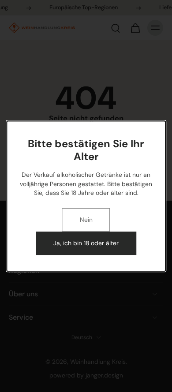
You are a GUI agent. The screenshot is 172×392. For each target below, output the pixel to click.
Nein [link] (86, 220)
